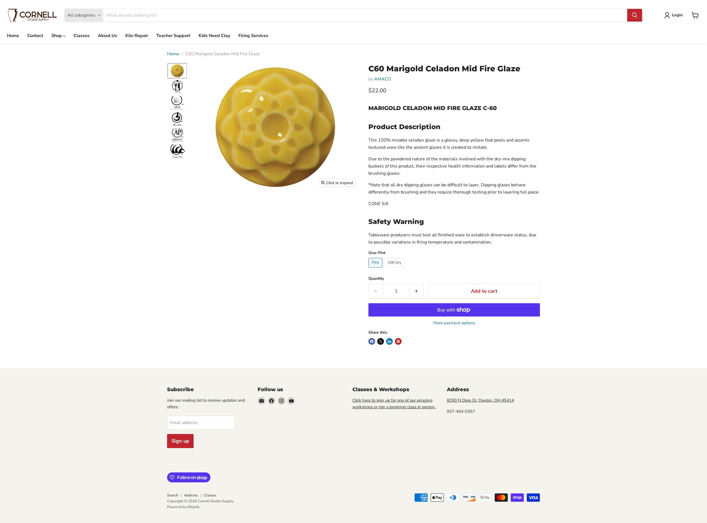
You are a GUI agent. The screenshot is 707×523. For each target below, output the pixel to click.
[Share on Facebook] (371, 341)
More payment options (454, 323)
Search (172, 495)
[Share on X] (380, 341)
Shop (57, 36)
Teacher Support (173, 36)
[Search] (634, 15)
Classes (81, 36)
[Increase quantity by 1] (417, 291)
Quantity (376, 278)
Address (191, 495)
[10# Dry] (395, 269)
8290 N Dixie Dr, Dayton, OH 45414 (480, 400)
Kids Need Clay (214, 36)
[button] (674, 15)
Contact (35, 36)
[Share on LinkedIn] (389, 341)
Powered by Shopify (183, 506)
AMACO (382, 79)
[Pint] (376, 269)
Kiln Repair (136, 36)
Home (13, 36)
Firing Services (253, 36)
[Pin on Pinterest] (398, 341)
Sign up (180, 441)
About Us (107, 36)
